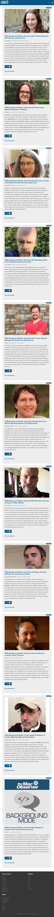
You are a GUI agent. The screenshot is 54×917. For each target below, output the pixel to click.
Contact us (4, 886)
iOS (3, 905)
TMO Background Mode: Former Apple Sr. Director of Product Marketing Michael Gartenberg (25, 736)
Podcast (49, 7)
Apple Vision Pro (6, 898)
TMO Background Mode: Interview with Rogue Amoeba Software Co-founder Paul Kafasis (25, 573)
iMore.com (40, 742)
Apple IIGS (11, 119)
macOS (4, 907)
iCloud (3, 909)
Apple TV (4, 902)
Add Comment (24, 40)
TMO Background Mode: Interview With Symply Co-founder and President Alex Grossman (24, 828)
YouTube (4, 882)
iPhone (29, 884)
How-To (30, 880)
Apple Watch (5, 900)
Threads (4, 884)
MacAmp (7, 586)
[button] (49, 2)
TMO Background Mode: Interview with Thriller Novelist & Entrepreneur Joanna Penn (26, 37)
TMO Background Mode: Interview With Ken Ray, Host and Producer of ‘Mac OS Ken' (27, 502)
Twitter (3, 877)
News (29, 877)
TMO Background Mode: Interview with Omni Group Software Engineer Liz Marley (24, 108)
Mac (29, 882)
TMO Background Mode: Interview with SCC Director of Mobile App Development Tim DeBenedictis (26, 422)
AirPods (30, 889)
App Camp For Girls (26, 127)
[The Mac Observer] (4, 2)
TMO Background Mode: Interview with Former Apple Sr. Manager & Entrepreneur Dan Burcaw (26, 339)
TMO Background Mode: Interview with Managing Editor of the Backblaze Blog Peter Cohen (26, 261)
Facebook (4, 880)
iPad (29, 886)
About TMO (5, 889)
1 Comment (24, 426)
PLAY (7, 66)
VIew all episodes (9, 71)
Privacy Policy (5, 891)
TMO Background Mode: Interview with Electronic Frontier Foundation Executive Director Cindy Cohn (27, 181)
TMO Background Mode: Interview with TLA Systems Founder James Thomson (25, 654)
